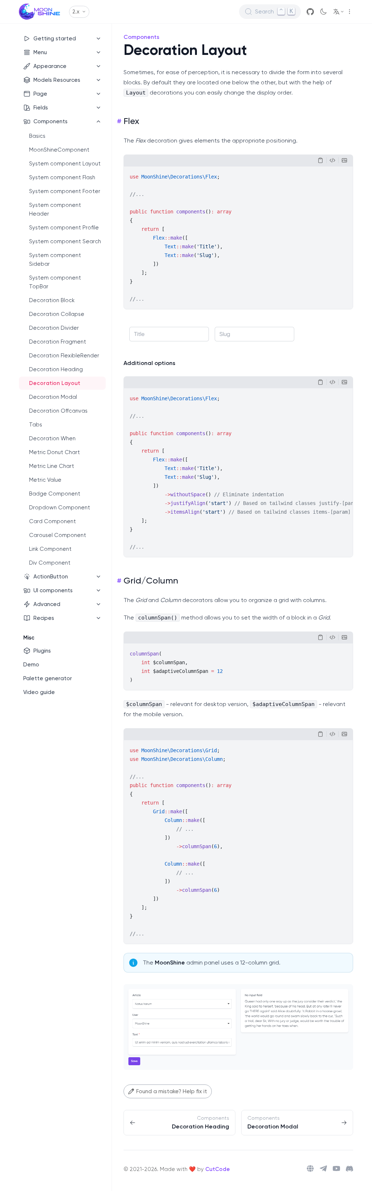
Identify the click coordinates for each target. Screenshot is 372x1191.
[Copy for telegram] (332, 160)
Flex (131, 121)
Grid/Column (151, 581)
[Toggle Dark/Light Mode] (323, 11)
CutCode (217, 1169)
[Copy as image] (344, 160)
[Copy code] (320, 160)
